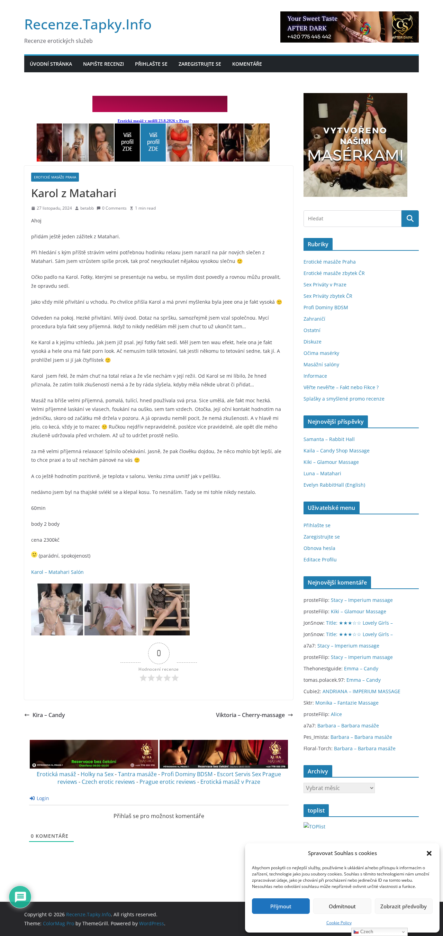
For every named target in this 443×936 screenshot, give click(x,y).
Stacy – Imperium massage (362, 600)
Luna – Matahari (322, 473)
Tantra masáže (137, 774)
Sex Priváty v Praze (325, 284)
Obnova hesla (319, 548)
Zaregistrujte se (200, 64)
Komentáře (247, 64)
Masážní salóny (321, 364)
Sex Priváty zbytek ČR (328, 296)
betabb (87, 208)
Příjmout (280, 906)
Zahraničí (314, 318)
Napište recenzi (103, 64)
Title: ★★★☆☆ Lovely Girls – (359, 623)
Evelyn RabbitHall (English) (334, 484)
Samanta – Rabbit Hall (329, 439)
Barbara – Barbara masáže (348, 725)
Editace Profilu (320, 559)
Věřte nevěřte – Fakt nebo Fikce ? (341, 387)
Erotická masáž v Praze (230, 782)
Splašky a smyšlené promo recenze (344, 398)
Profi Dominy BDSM (187, 774)
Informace (315, 376)
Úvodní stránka (51, 64)
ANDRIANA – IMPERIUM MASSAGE (361, 691)
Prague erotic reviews (167, 782)
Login (42, 798)
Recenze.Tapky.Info (88, 24)
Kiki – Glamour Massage (331, 462)
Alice (336, 714)
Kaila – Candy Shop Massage (337, 450)
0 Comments (114, 208)
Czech (366, 931)
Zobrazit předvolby (403, 906)
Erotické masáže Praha (55, 177)
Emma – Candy (361, 668)
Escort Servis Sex (239, 774)
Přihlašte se (151, 64)
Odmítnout (342, 906)
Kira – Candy (49, 715)
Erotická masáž (56, 774)
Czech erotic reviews (108, 782)
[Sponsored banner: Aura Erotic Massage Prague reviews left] (94, 766)
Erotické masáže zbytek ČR (334, 273)
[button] (429, 853)
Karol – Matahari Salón (57, 572)
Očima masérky (321, 353)
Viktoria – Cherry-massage (250, 715)
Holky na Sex (97, 774)
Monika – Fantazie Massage (347, 702)
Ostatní (312, 330)
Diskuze (313, 341)
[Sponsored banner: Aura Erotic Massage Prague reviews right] (224, 766)
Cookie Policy (339, 923)
